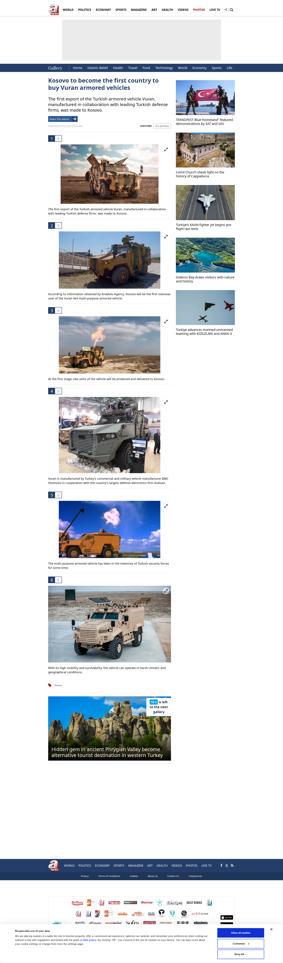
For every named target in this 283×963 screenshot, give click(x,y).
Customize (239, 943)
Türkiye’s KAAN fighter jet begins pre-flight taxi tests (204, 227)
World (182, 68)
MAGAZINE (139, 10)
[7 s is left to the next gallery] (109, 728)
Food (146, 68)
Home (77, 68)
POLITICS (84, 10)
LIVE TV (214, 10)
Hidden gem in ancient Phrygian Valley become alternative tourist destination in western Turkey (107, 752)
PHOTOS (199, 10)
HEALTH (167, 10)
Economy (199, 68)
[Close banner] (271, 929)
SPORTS (120, 10)
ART (154, 10)
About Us (153, 876)
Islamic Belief (97, 68)
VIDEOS (183, 10)
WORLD (68, 10)
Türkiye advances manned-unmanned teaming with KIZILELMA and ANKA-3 (204, 332)
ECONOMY (103, 10)
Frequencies (195, 876)
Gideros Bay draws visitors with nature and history (205, 279)
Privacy (85, 876)
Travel (132, 68)
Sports (217, 68)
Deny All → (241, 954)
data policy (89, 940)
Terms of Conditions (109, 876)
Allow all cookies (240, 932)
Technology (164, 68)
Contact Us (173, 876)
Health (118, 68)
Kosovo (58, 685)
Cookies (134, 876)
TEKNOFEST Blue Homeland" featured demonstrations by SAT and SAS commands (204, 122)
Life (229, 68)
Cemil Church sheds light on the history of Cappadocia (200, 174)
